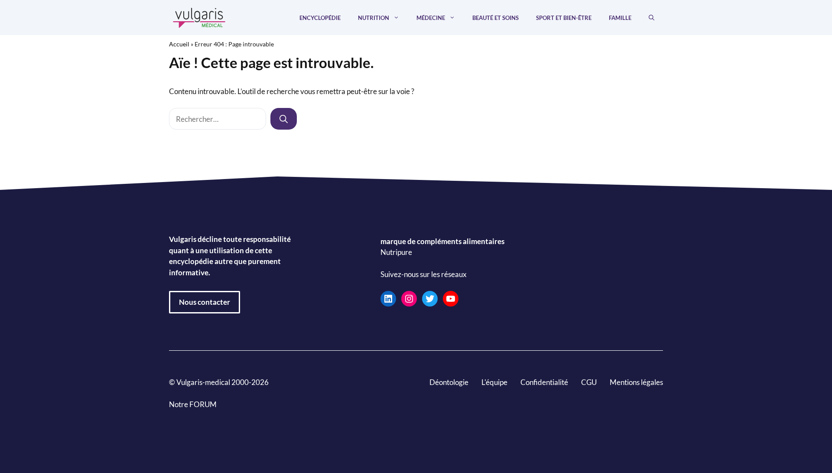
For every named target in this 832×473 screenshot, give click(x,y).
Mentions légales (636, 382)
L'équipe (494, 382)
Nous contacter (204, 302)
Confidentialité (544, 382)
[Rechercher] (283, 119)
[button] (651, 18)
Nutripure (396, 252)
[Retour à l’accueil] (199, 16)
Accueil (179, 44)
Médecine (430, 17)
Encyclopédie (320, 17)
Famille (620, 17)
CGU (589, 382)
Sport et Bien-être (564, 17)
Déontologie (448, 382)
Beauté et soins (495, 17)
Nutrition (373, 17)
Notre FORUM (193, 404)
